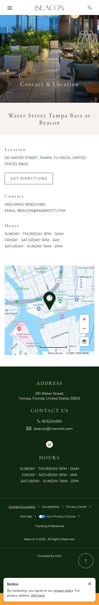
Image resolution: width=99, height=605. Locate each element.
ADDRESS (49, 383)
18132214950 (90, 7)
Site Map (26, 516)
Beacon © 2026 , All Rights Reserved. (49, 539)
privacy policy (63, 590)
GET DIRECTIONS (28, 178)
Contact (14, 196)
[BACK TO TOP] (85, 560)
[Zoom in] (84, 319)
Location (15, 149)
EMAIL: (11, 210)
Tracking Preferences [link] (49, 526)
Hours (12, 225)
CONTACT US (50, 411)
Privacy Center (76, 506)
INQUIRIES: (14, 204)
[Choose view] (84, 341)
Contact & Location (49, 84)
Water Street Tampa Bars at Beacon (49, 119)
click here (38, 595)
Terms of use (55, 353)
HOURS (49, 458)
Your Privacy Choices (61, 516)
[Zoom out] (84, 328)
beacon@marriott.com (41, 210)
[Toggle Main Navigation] (9, 8)
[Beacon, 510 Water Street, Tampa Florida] (49, 7)
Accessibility (50, 506)
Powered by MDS (49, 556)
